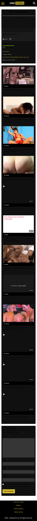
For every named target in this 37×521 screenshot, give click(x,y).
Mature (9, 54)
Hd (10, 57)
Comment (6, 436)
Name (4, 460)
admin (7, 51)
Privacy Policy (18, 509)
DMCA (18, 505)
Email (4, 468)
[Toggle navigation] (3, 3)
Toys (27, 57)
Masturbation (15, 57)
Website (5, 476)
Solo (24, 57)
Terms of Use (18, 512)
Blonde (7, 57)
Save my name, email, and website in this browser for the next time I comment (18, 485)
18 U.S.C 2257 (19, 502)
